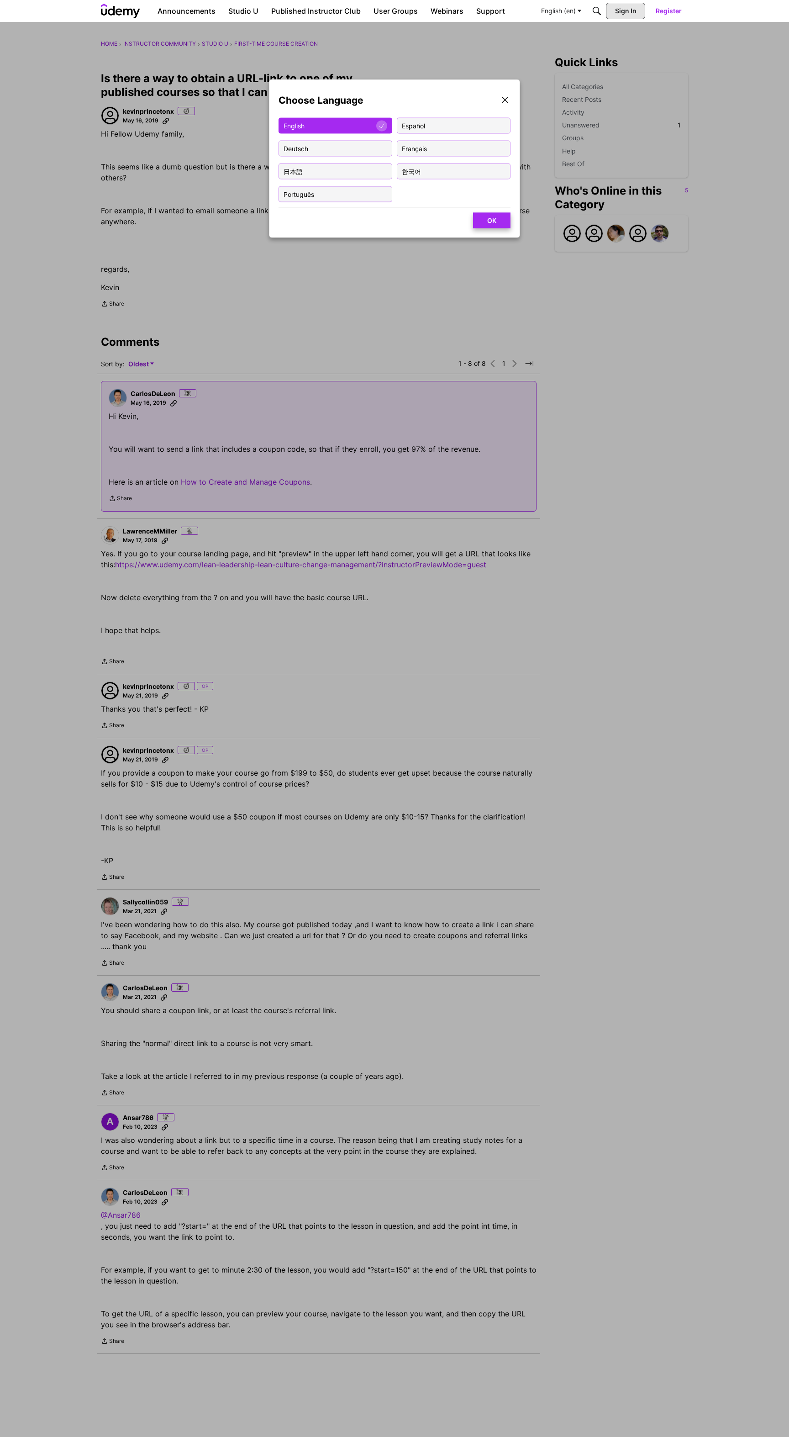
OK (491, 220)
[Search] (597, 11)
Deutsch (296, 148)
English (294, 125)
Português (299, 194)
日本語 (293, 171)
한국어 (411, 171)
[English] (120, 11)
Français (414, 148)
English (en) (558, 11)
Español (413, 125)
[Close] (505, 101)
